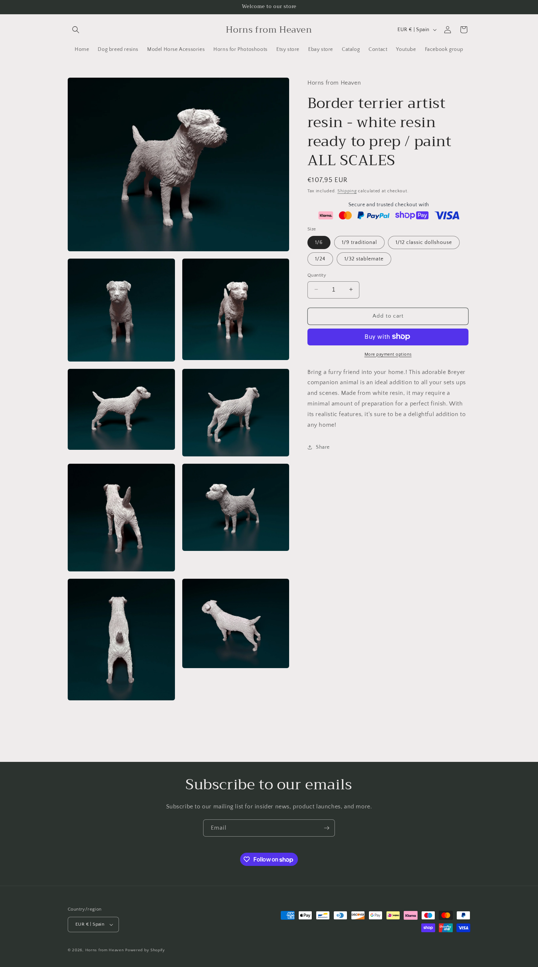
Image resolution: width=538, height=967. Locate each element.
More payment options (388, 354)
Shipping (347, 190)
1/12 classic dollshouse (424, 242)
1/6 (319, 242)
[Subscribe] (326, 828)
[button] (76, 30)
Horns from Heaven (104, 950)
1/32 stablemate (364, 259)
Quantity (316, 274)
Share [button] (323, 447)
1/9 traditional (359, 242)
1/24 (320, 259)
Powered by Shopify (145, 950)
